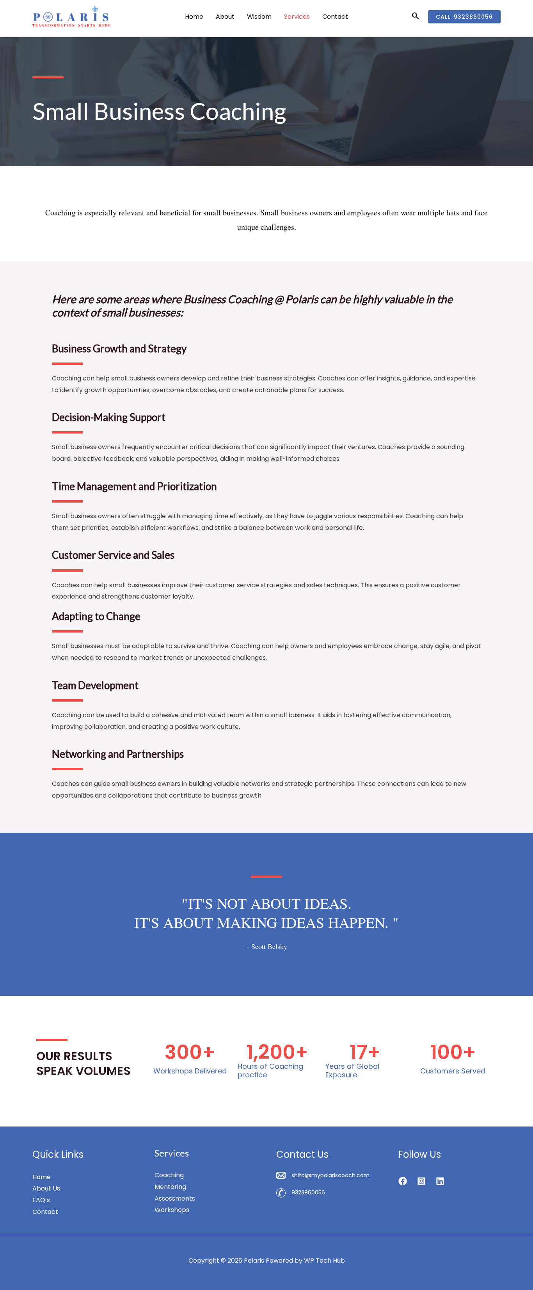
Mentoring (170, 1186)
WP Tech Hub (324, 1260)
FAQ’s (41, 1200)
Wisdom (259, 16)
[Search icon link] (415, 16)
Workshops (172, 1209)
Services (297, 16)
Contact (335, 16)
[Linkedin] (440, 1181)
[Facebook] (402, 1181)
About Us (46, 1188)
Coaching (169, 1175)
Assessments (175, 1198)
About (225, 16)
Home (194, 16)
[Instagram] (421, 1181)
